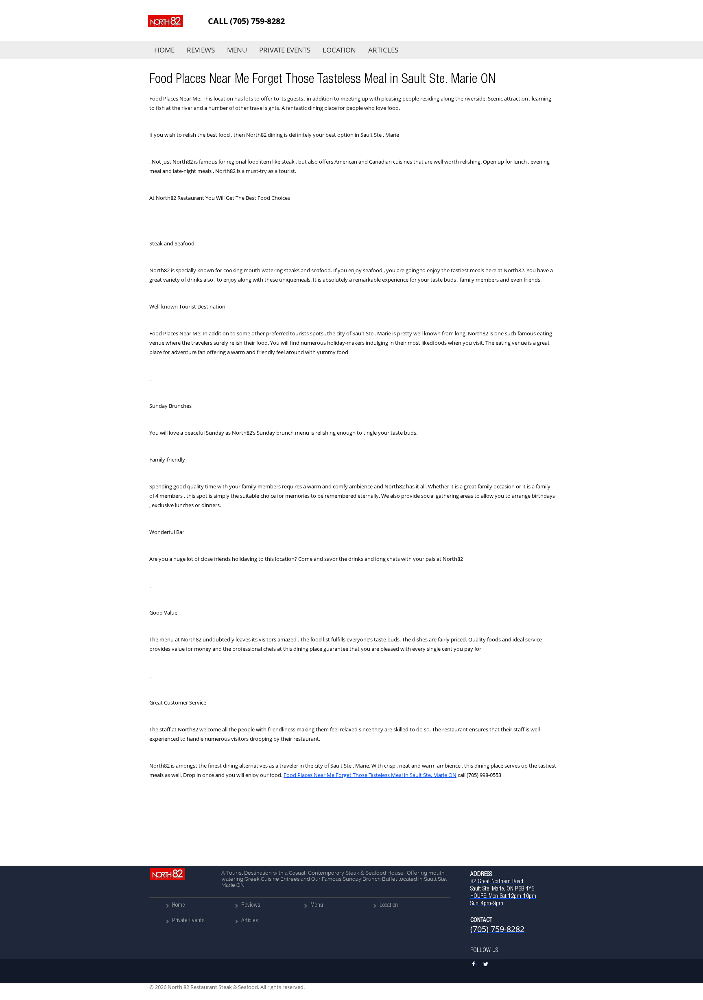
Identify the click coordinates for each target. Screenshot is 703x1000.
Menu (237, 50)
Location (339, 50)
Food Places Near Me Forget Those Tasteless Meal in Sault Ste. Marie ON (370, 775)
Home (164, 50)
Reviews (201, 50)
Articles (383, 50)
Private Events (284, 50)
